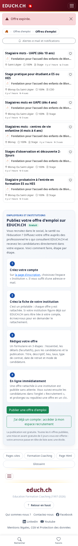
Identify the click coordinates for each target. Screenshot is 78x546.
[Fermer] (71, 19)
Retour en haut (41, 505)
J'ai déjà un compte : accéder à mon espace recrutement (39, 421)
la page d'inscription (27, 275)
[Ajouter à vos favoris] (70, 54)
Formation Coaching (39, 456)
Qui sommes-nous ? (18, 514)
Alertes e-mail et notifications (41, 41)
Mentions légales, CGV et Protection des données (39, 527)
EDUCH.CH (17, 6)
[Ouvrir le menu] (9, 476)
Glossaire (39, 464)
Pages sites (13, 456)
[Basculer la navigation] (72, 6)
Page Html (65, 456)
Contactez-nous (44, 514)
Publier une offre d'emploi (27, 410)
